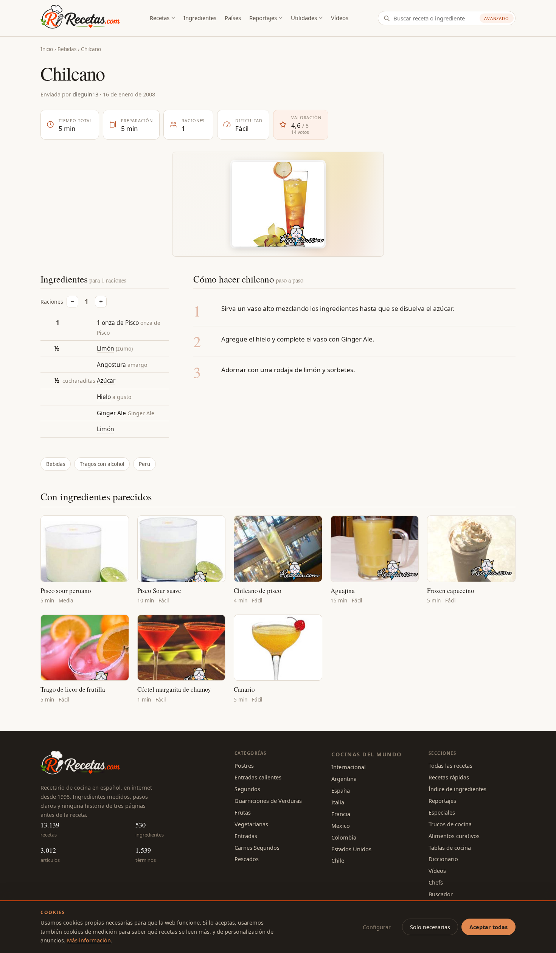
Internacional (348, 767)
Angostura (111, 364)
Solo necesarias (430, 927)
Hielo (104, 397)
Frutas (243, 812)
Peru (144, 464)
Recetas (159, 18)
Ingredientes (199, 18)
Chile (337, 860)
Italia (337, 802)
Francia (340, 814)
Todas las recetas (450, 765)
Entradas (246, 836)
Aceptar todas (488, 927)
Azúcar (106, 380)
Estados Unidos (351, 849)
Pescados (247, 859)
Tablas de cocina (450, 847)
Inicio (46, 49)
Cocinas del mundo (366, 754)
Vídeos (339, 18)
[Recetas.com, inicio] (80, 18)
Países (233, 18)
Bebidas (66, 49)
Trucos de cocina (450, 824)
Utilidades (304, 18)
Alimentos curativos (454, 836)
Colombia (343, 837)
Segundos (247, 789)
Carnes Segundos (257, 847)
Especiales (442, 812)
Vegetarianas (251, 824)
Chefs (436, 882)
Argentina (344, 778)
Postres (244, 765)
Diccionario (443, 859)
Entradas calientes (258, 777)
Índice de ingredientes (457, 789)
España (340, 790)
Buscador (441, 894)
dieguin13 (85, 94)
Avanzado (496, 18)
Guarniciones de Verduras (268, 800)
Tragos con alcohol (102, 464)
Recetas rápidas (449, 777)
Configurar (377, 927)
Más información (89, 940)
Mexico (340, 825)
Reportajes (263, 18)
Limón (105, 348)
